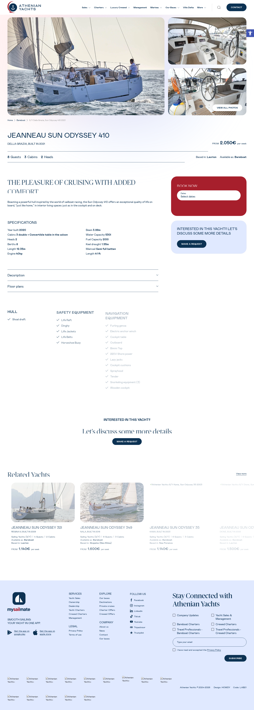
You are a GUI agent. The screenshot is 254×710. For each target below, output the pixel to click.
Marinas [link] (154, 7)
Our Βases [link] (171, 7)
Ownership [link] (74, 602)
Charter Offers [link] (107, 610)
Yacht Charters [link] (77, 610)
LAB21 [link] (243, 687)
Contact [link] (103, 634)
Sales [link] (84, 7)
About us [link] (103, 626)
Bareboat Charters (188, 624)
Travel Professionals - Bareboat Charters (189, 631)
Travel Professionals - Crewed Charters (228, 631)
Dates (183, 193)
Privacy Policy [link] (76, 630)
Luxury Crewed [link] (118, 7)
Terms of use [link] (75, 634)
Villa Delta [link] (188, 7)
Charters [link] (99, 7)
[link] (250, 33)
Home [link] (10, 120)
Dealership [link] (74, 606)
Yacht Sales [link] (74, 598)
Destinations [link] (105, 602)
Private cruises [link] (107, 606)
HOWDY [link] (226, 687)
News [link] (102, 630)
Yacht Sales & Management (224, 617)
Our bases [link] (104, 598)
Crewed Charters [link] (78, 614)
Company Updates (188, 615)
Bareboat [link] (21, 120)
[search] (219, 7)
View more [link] (241, 473)
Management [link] (140, 7)
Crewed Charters (226, 624)
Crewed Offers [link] (107, 614)
